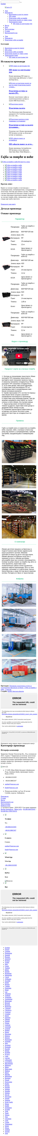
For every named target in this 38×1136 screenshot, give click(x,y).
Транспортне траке (15, 22)
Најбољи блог (5, 805)
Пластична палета (17, 108)
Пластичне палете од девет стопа (20, 20)
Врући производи (7, 809)
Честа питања (9, 29)
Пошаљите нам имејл (8, 204)
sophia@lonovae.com (12, 846)
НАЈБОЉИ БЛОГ (29, 809)
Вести (7, 25)
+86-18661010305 (11, 865)
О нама (7, 31)
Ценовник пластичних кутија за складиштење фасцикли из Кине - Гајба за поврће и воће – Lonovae (18, 687)
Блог (6, 27)
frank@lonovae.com (11, 849)
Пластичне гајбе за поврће (18, 18)
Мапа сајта (18, 809)
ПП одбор (12, 16)
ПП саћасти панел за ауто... (21, 144)
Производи (9, 12)
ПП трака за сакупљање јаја (22, 24)
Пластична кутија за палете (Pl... (18, 92)
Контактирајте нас (11, 33)
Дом (6, 11)
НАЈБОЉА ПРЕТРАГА (9, 811)
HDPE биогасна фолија (16, 691)
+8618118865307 (10, 830)
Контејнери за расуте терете (18, 14)
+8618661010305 (10, 827)
